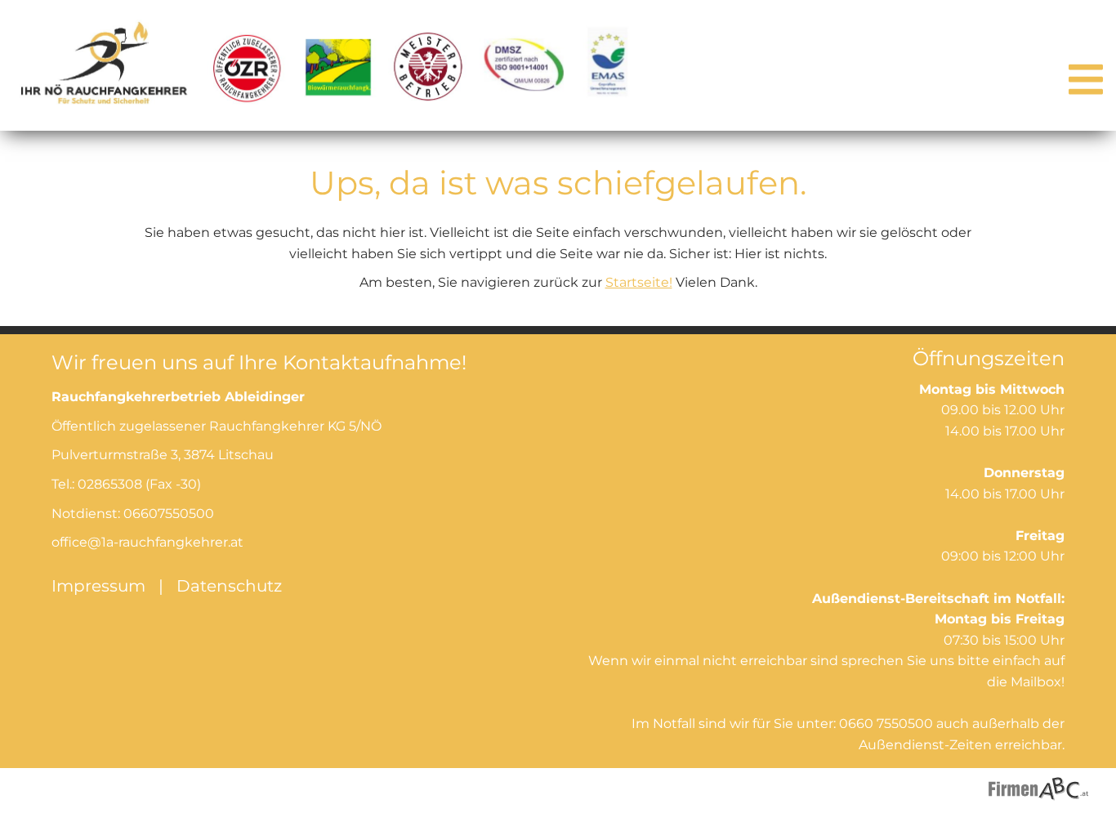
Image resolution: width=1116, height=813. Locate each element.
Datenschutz (229, 586)
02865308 (110, 484)
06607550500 (168, 513)
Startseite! (638, 282)
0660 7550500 (886, 723)
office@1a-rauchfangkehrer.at (147, 542)
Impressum (98, 586)
